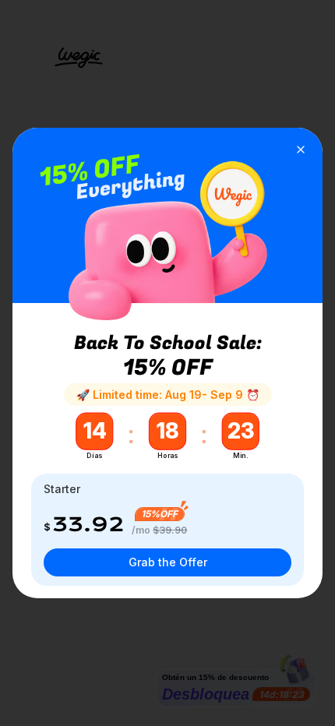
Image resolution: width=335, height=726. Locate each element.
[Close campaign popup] (300, 149)
